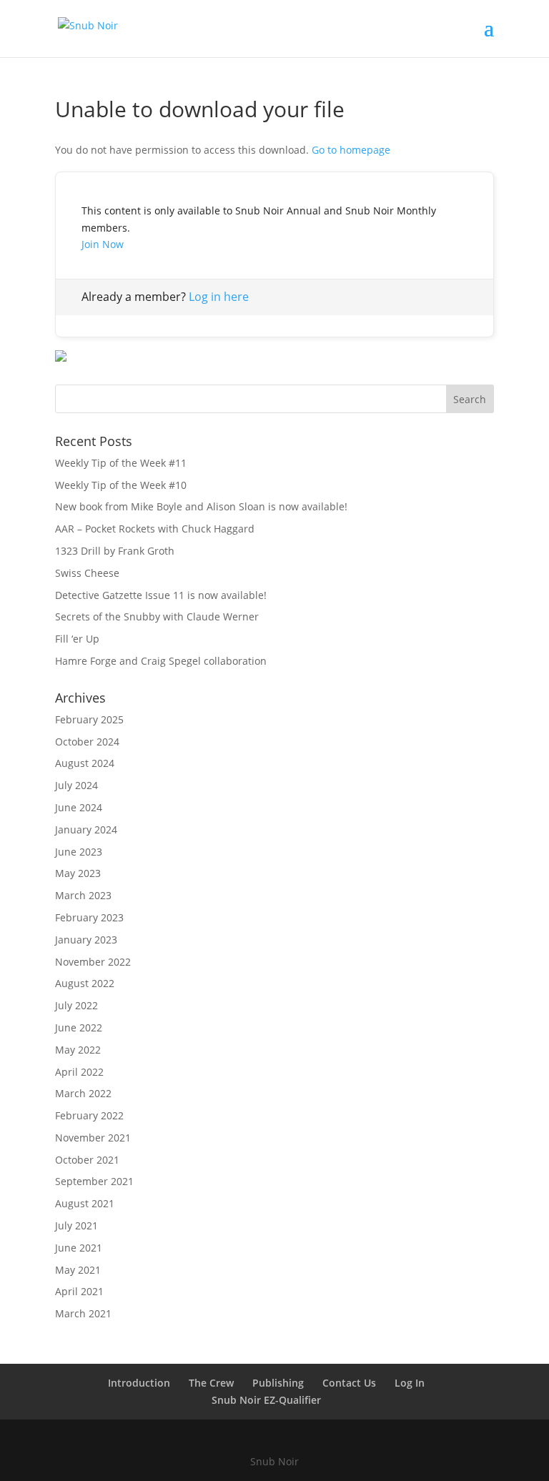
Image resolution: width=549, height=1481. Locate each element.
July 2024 (76, 785)
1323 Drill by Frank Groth (114, 551)
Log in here (219, 296)
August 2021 (84, 1203)
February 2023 (89, 917)
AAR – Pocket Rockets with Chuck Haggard (154, 528)
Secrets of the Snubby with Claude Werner (157, 616)
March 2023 (83, 895)
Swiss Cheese (87, 573)
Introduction (139, 1383)
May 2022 (78, 1049)
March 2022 (83, 1093)
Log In (410, 1383)
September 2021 (94, 1181)
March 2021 (83, 1313)
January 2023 (86, 939)
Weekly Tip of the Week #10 (121, 485)
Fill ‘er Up (77, 638)
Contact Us (349, 1383)
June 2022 (78, 1027)
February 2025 (89, 719)
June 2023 (78, 851)
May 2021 (78, 1270)
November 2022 (93, 962)
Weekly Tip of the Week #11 (121, 463)
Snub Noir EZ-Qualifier (266, 1400)
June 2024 (78, 807)
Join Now (102, 244)
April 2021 (79, 1291)
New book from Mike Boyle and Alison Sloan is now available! (201, 506)
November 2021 (93, 1137)
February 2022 (89, 1115)
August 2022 (84, 983)
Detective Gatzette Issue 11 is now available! (161, 595)
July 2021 (76, 1225)
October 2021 (87, 1160)
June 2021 (78, 1247)
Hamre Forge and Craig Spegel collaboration (161, 661)
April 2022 (79, 1072)
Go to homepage (351, 150)
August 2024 (84, 763)
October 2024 (87, 741)
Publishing (278, 1383)
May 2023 (78, 873)
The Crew (211, 1383)
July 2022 (76, 1005)
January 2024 (86, 829)
